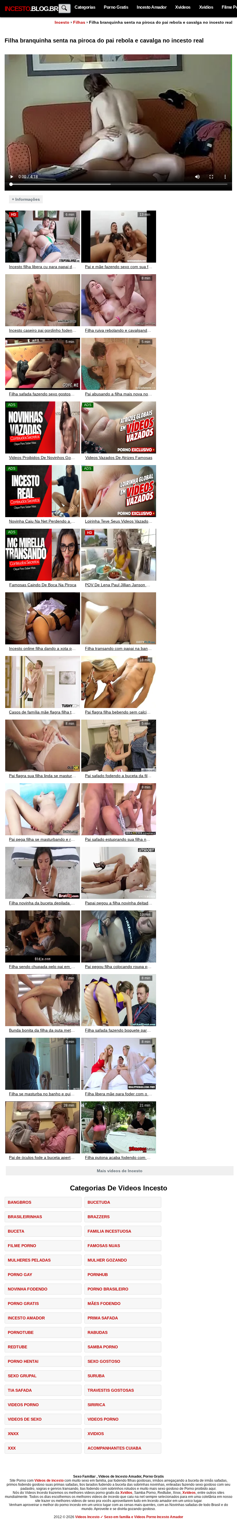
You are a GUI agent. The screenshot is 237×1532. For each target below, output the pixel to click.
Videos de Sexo (25, 1419)
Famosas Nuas (104, 1245)
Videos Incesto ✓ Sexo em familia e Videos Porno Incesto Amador (129, 1517)
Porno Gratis (116, 7)
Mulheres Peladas (29, 1260)
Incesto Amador (151, 7)
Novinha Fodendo (27, 1289)
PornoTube (21, 1332)
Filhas (79, 22)
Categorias (85, 7)
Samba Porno (103, 1347)
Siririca (96, 1404)
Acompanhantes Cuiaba (114, 1448)
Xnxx (13, 1433)
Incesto (62, 22)
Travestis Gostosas (111, 1390)
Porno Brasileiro (108, 1289)
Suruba (96, 1376)
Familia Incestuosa (109, 1231)
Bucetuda (99, 1202)
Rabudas (98, 1332)
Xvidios (206, 7)
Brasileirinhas (25, 1216)
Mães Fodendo (104, 1303)
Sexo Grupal (22, 1376)
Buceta (16, 1231)
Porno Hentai (23, 1361)
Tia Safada (20, 1390)
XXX (12, 1448)
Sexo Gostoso (104, 1361)
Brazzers (99, 1216)
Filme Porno (22, 1245)
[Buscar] (65, 8)
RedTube (17, 1347)
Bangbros (19, 1202)
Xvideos (182, 7)
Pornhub (98, 1274)
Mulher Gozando (107, 1260)
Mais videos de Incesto (119, 1170)
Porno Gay (20, 1274)
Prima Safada (103, 1318)
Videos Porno (23, 1404)
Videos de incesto (49, 1480)
